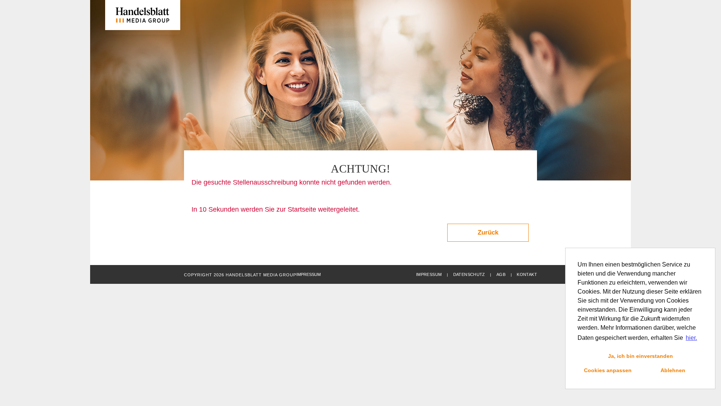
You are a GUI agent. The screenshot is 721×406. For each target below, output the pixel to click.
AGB (500, 274)
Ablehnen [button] (673, 370)
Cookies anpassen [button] (608, 370)
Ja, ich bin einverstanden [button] (640, 356)
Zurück (488, 232)
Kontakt (527, 274)
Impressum (429, 274)
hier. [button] (691, 338)
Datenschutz (469, 274)
